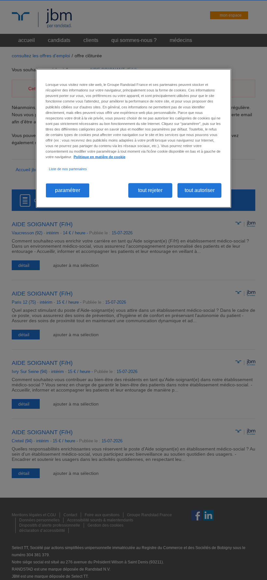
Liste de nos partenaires (68, 169)
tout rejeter (150, 190)
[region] (133, 138)
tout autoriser (200, 190)
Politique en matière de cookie (99, 157)
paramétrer (67, 190)
